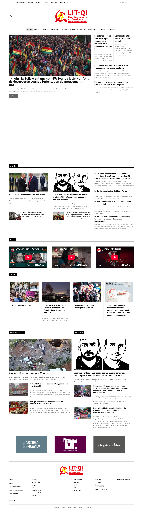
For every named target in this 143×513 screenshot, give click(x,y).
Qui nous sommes (15, 486)
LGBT (75, 485)
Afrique (12, 369)
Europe (12, 191)
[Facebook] (118, 16)
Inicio (11, 479)
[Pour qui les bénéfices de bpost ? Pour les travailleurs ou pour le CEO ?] (18, 407)
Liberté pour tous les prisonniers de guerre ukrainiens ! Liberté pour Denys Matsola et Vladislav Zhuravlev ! (70, 197)
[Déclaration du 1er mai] (24, 292)
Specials (98, 479)
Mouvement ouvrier (16, 490)
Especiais (12, 500)
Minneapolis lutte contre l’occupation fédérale (123, 38)
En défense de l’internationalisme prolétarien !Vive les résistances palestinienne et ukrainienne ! (112, 219)
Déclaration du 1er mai (21, 305)
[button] (11, 16)
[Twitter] (127, 16)
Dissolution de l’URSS (101, 489)
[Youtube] (132, 16)
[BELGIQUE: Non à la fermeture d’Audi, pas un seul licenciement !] (18, 389)
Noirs (75, 488)
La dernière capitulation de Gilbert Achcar (111, 191)
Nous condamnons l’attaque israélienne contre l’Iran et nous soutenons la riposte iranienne (33, 215)
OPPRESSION (56, 191)
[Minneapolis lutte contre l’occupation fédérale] (87, 292)
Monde (11, 483)
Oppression (78, 479)
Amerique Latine (36, 490)
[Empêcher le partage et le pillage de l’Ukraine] (28, 182)
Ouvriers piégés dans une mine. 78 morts (28, 373)
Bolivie (11, 84)
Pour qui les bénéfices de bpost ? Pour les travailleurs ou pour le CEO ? (46, 403)
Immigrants (77, 490)
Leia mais (14, 96)
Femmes (76, 482)
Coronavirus (98, 482)
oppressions (13, 493)
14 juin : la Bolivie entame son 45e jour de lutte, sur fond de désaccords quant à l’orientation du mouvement (49, 80)
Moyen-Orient (36, 482)
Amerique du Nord (37, 493)
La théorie (12, 497)
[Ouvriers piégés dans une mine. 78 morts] (40, 355)
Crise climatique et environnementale (100, 486)
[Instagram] (122, 16)
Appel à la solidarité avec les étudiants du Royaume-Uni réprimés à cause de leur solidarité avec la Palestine (109, 410)
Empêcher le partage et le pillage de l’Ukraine (27, 195)
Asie (33, 488)
